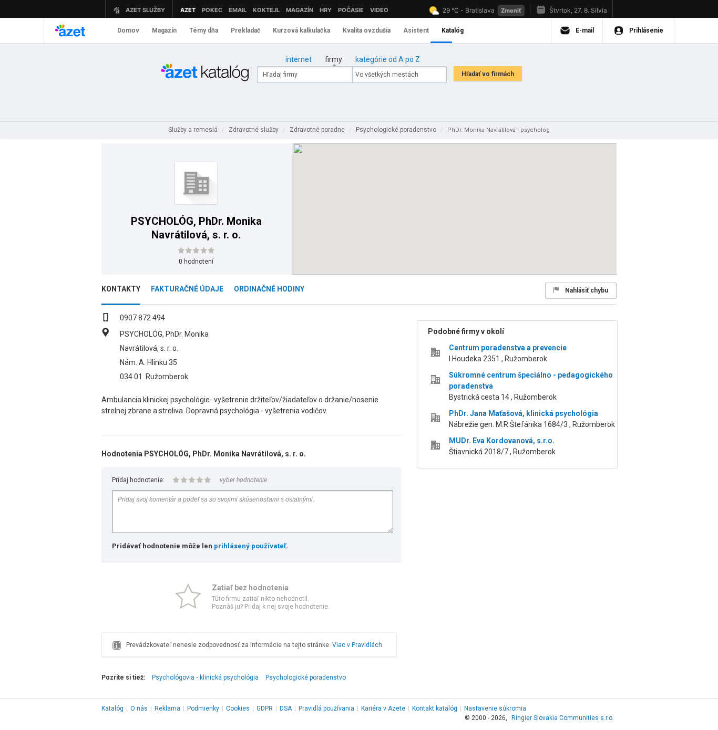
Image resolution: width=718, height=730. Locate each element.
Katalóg (112, 708)
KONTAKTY (120, 289)
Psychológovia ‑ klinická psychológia (205, 677)
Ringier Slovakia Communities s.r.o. (562, 718)
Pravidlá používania (326, 708)
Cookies (238, 708)
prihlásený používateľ (250, 546)
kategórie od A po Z (387, 59)
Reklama (167, 708)
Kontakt (434, 708)
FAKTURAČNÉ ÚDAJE (187, 289)
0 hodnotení (196, 261)
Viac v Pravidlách (357, 645)
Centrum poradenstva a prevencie (508, 347)
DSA (286, 708)
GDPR (265, 708)
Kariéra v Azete (383, 708)
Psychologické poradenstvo (305, 677)
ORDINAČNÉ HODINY (269, 289)
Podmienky (203, 708)
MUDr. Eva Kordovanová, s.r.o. (502, 440)
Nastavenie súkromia (495, 708)
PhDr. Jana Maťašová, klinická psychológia (523, 413)
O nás (139, 708)
